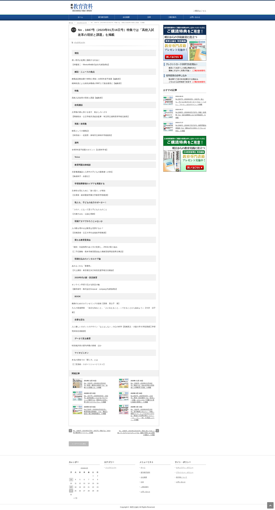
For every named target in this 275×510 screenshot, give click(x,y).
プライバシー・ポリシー (184, 472)
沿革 (149, 17)
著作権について (181, 477)
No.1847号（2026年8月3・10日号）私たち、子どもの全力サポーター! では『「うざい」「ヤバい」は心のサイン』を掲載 (190, 101)
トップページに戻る (79, 444)
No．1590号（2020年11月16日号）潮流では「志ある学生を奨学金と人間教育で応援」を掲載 (142, 385)
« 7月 (75, 498)
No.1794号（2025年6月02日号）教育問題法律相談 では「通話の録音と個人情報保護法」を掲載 (96, 411)
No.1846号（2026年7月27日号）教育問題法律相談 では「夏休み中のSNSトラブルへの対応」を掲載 (190, 127)
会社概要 (126, 17)
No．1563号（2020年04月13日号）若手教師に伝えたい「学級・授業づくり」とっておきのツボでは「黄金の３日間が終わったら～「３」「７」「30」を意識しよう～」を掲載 (142, 414)
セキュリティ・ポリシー (184, 467)
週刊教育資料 (103, 17)
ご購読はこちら (199, 11)
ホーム (80, 17)
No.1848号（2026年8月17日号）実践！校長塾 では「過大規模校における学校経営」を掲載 (190, 114)
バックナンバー (82, 22)
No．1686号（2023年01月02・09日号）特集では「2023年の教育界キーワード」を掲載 (91, 431)
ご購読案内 (172, 17)
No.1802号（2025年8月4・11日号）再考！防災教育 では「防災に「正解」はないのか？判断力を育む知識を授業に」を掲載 (143, 399)
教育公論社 (134, 507)
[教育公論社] (81, 10)
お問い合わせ (195, 17)
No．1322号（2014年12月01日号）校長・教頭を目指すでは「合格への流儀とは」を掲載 (96, 385)
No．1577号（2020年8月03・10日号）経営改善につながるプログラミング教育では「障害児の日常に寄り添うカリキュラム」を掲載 (96, 399)
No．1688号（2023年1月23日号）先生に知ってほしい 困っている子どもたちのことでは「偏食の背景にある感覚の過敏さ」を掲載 (136, 433)
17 (71, 487)
